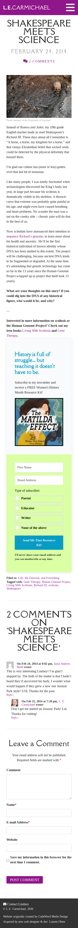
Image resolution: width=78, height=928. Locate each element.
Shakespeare (13, 588)
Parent (26, 498)
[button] (39, 422)
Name (11, 804)
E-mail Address (18, 822)
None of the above (34, 528)
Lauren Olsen (57, 921)
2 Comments (41, 61)
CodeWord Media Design (53, 916)
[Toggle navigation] (70, 7)
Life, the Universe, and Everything (38, 578)
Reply (9, 694)
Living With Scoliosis (36, 330)
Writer (26, 518)
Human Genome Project (56, 581)
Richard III (40, 585)
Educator (28, 508)
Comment (13, 770)
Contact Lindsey (17, 904)
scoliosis (53, 585)
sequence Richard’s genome (24, 236)
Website (11, 839)
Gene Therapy (32, 581)
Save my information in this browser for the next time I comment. (41, 859)
